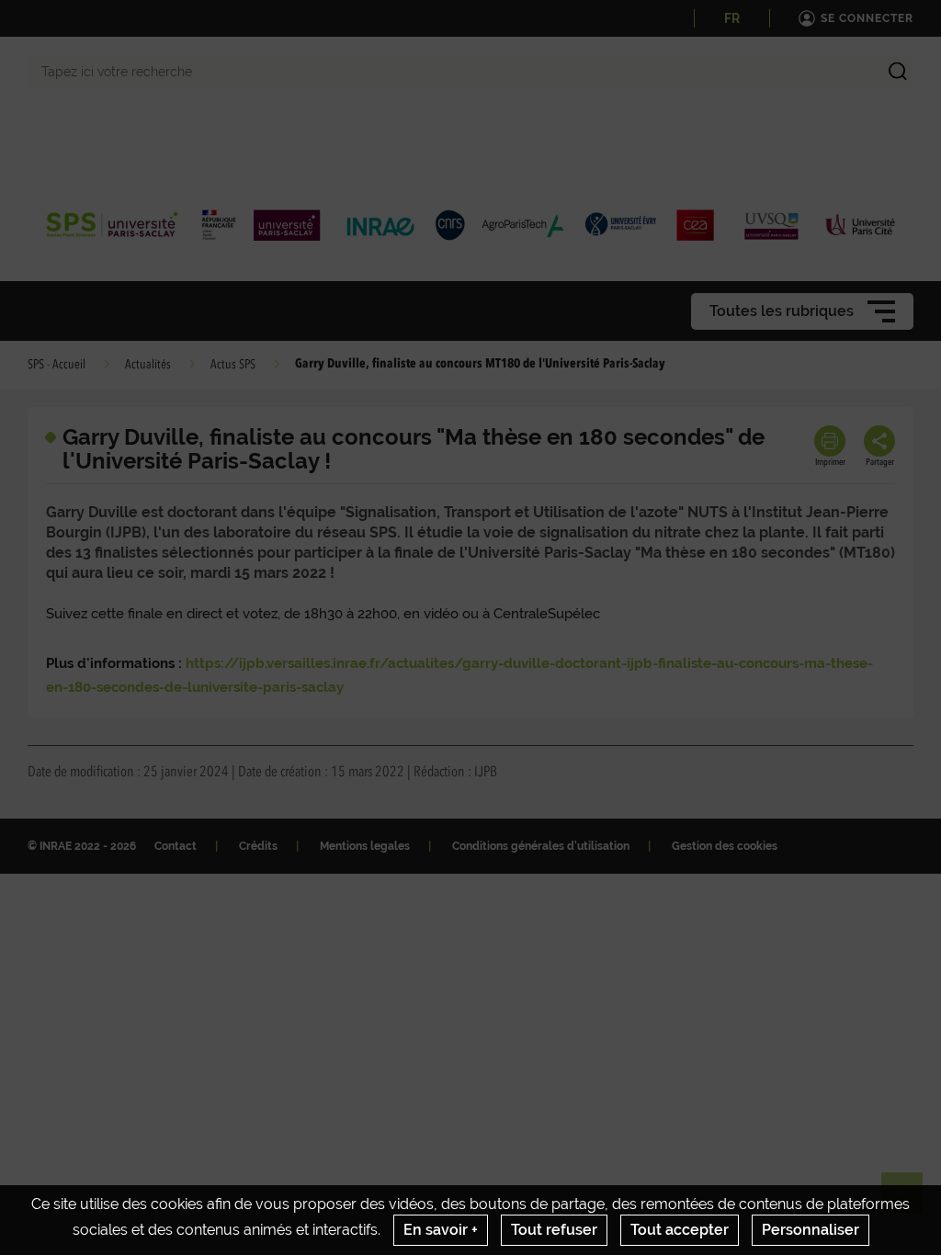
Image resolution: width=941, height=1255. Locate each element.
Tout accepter (679, 1229)
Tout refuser (554, 1229)
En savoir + (440, 1229)
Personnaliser (810, 1229)
